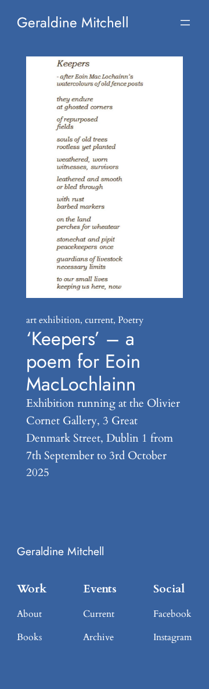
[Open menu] (185, 23)
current (99, 320)
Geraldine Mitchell (73, 22)
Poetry (130, 320)
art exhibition (53, 320)
